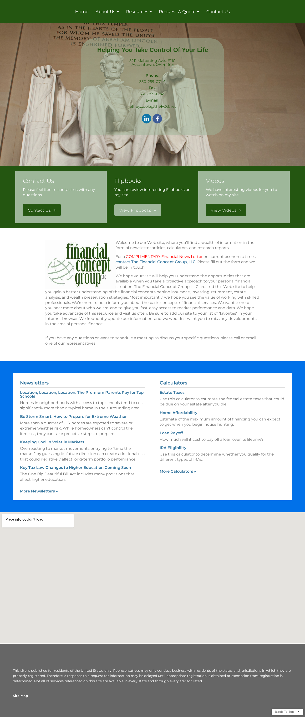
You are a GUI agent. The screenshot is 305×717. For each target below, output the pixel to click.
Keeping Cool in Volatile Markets (52, 442)
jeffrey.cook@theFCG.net (152, 106)
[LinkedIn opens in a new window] (146, 119)
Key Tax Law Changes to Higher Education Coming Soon (75, 467)
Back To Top (285, 711)
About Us (105, 11)
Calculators (173, 383)
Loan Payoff (171, 433)
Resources (137, 11)
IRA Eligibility (173, 448)
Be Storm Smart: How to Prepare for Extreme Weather (73, 416)
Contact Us (218, 11)
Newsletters (34, 383)
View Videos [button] (224, 210)
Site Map (20, 696)
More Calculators (178, 471)
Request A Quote (177, 11)
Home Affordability (178, 412)
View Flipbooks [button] (135, 210)
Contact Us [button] (39, 210)
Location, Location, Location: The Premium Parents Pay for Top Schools (82, 394)
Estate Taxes (172, 392)
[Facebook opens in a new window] (157, 119)
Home (81, 11)
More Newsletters (39, 491)
